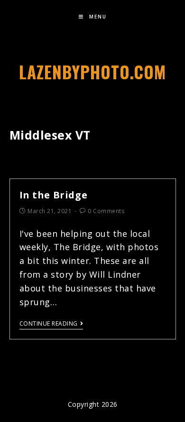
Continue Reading (48, 324)
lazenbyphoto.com (92, 71)
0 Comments (106, 211)
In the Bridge (53, 194)
